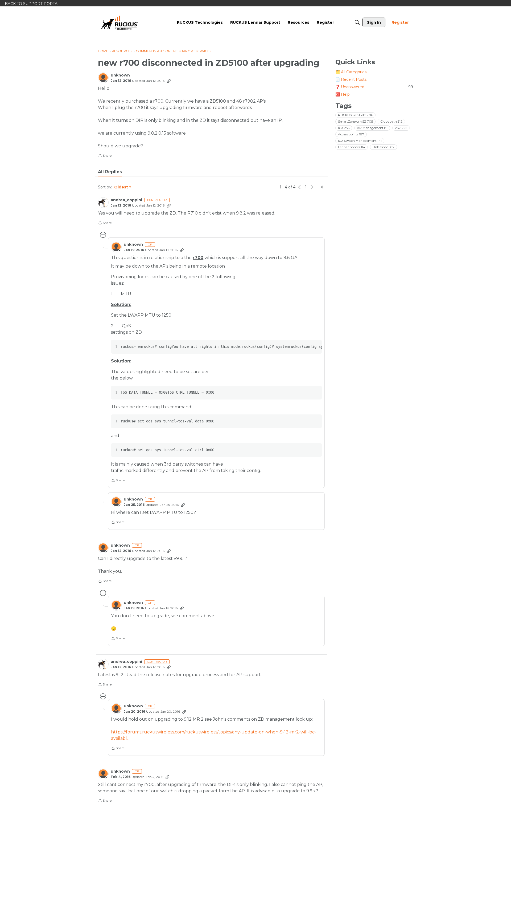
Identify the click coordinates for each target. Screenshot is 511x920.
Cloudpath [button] (391, 121)
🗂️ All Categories (350, 72)
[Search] (357, 22)
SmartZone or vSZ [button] (355, 121)
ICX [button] (343, 128)
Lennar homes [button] (351, 147)
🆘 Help (342, 94)
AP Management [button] (372, 128)
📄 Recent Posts (350, 79)
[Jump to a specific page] (320, 187)
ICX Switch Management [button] (360, 141)
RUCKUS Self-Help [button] (355, 115)
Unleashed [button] (383, 147)
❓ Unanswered (374, 86)
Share (105, 156)
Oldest (121, 187)
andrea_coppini (126, 200)
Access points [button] (351, 134)
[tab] (110, 171)
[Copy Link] (169, 80)
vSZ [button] (401, 128)
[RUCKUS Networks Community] (119, 22)
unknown (120, 75)
